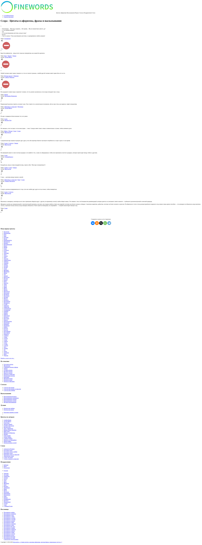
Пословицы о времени (10, 513)
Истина (6, 278)
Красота (6, 283)
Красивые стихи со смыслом (11, 454)
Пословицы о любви (9, 528)
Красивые (6, 377)
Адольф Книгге (9, 157)
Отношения (7, 38)
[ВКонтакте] (93, 223)
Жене (5, 482)
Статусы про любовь (9, 390)
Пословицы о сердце (9, 533)
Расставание (7, 331)
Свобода (6, 335)
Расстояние (7, 332)
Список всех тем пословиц (11, 539)
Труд (5, 347)
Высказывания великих (10, 396)
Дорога (6, 264)
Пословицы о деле (9, 515)
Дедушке (6, 475)
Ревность (6, 334)
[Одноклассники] (97, 223)
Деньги (6, 256)
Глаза (5, 248)
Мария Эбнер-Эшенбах (10, 430)
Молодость (7, 291)
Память (6, 313)
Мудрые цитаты (8, 371)
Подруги (6, 317)
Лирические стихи (9, 456)
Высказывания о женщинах (11, 398)
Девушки (6, 253)
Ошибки (6, 311)
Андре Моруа (8, 57)
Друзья (5, 267)
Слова (5, 340)
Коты (5, 281)
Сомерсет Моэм (8, 438)
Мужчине (6, 492)
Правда (6, 320)
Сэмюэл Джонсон (9, 77)
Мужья (10, 131)
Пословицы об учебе (9, 538)
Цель (5, 354)
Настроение (7, 301)
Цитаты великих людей (10, 442)
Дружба (6, 266)
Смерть (6, 341)
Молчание (6, 293)
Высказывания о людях (10, 401)
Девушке (6, 473)
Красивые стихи (8, 453)
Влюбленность (8, 240)
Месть (5, 288)
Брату (5, 466)
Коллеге (6, 486)
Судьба (6, 344)
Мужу (5, 490)
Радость (6, 328)
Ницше (6, 434)
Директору (7, 476)
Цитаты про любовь (9, 408)
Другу (5, 479)
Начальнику (7, 493)
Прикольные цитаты (9, 375)
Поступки (6, 318)
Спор (14, 131)
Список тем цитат (8, 17)
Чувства (6, 355)
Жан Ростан (8, 132)
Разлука (6, 330)
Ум (4, 350)
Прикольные (7, 502)
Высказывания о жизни (10, 399)
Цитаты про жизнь (9, 409)
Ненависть (7, 303)
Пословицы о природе (10, 529)
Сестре (5, 503)
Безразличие (7, 233)
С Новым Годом (8, 506)
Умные (14, 56)
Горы (5, 251)
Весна (5, 239)
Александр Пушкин (9, 449)
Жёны (5, 131)
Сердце (6, 338)
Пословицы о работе (9, 531)
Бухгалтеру (7, 467)
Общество (6, 307)
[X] (101, 223)
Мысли (6, 298)
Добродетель (7, 260)
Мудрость (6, 294)
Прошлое (6, 324)
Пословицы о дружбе (9, 518)
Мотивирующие (8, 378)
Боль (5, 234)
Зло (5, 274)
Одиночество (7, 308)
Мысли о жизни (8, 373)
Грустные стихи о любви (10, 451)
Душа (5, 268)
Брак (5, 56)
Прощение (6, 325)
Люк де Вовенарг (8, 428)
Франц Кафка (7, 441)
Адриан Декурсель (10, 181)
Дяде (5, 480)
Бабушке (6, 465)
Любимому (7, 487)
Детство (6, 258)
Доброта (6, 261)
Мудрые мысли (8, 76)
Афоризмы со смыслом (10, 106)
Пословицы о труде (9, 535)
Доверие (6, 263)
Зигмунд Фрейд (8, 424)
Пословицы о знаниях (10, 523)
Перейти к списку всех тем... (7, 358)
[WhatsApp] (105, 223)
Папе (5, 496)
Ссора (5, 119)
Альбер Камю (7, 420)
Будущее (6, 237)
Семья (5, 167)
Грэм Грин (6, 423)
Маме (5, 489)
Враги (5, 246)
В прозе (6, 470)
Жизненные (7, 365)
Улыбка (6, 348)
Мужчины (20, 106)
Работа (5, 327)
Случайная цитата (9, 15)
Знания (6, 276)
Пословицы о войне (9, 512)
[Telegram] (109, 223)
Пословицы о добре (9, 516)
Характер (6, 352)
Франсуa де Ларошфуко (10, 440)
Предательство (8, 321)
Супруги (11, 143)
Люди (5, 285)
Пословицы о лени (9, 525)
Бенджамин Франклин (11, 96)
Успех (5, 351)
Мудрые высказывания (10, 402)
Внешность (7, 241)
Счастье (6, 345)
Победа (6, 314)
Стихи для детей (8, 457)
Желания (6, 270)
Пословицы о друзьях (9, 519)
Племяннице (7, 499)
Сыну (5, 504)
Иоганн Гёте (8, 120)
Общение (16, 76)
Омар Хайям (7, 435)
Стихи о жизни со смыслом (11, 459)
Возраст (6, 243)
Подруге (6, 500)
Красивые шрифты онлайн (11, 412)
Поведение (7, 315)
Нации (9, 56)
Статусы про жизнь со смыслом (12, 389)
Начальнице (7, 495)
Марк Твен (7, 431)
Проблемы (6, 322)
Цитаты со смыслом (9, 374)
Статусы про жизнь (9, 387)
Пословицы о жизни (9, 521)
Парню (6, 497)
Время (5, 247)
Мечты (5, 290)
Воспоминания (8, 244)
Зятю (5, 485)
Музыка (6, 297)
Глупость (6, 250)
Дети (5, 257)
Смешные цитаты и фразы (11, 367)
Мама (5, 287)
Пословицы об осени (9, 536)
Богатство (6, 231)
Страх (5, 342)
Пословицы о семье (9, 532)
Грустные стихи (8, 450)
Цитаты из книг (8, 380)
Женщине (6, 483)
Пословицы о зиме (9, 522)
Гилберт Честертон (9, 425)
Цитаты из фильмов (9, 381)
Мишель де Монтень (9, 433)
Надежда (6, 300)
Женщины (6, 271)
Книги (5, 280)
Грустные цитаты (8, 364)
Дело (5, 254)
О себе (5, 304)
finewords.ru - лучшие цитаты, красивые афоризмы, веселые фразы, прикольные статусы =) (37, 542)
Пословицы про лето (9, 526)
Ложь (5, 284)
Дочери (6, 477)
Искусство (6, 277)
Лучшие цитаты (8, 370)
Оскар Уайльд (7, 437)
